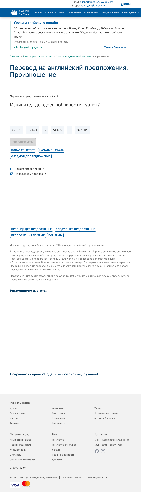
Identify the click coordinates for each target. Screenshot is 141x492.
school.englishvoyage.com (28, 47)
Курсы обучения (18, 449)
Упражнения (73, 12)
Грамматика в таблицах (64, 444)
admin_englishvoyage (92, 5)
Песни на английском (63, 454)
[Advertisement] (36, 204)
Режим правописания (29, 168)
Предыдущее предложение (31, 229)
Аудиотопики (110, 12)
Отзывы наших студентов (22, 459)
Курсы (38, 12)
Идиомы (14, 418)
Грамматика (58, 439)
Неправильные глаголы (106, 413)
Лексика (56, 449)
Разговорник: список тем (38, 56)
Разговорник (92, 12)
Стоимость (15, 454)
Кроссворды (58, 423)
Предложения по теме (28, 235)
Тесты (97, 408)
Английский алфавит (104, 418)
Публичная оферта (71, 477)
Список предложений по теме (73, 56)
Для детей (57, 459)
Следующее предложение (75, 229)
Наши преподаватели (20, 444)
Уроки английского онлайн (36, 22)
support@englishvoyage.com (96, 1)
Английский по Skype (20, 439)
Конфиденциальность (96, 477)
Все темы (55, 235)
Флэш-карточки (54, 12)
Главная (15, 56)
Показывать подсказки (30, 173)
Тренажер (15, 423)
